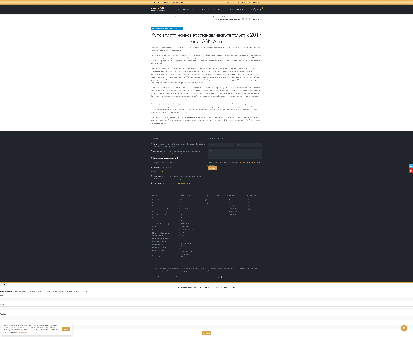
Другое (154, 259)
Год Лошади (156, 227)
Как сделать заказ (187, 203)
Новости (231, 195)
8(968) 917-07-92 (170, 183)
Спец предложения (210, 195)
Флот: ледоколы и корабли (161, 238)
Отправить (213, 168)
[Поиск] (254, 9)
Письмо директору (254, 206)
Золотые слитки (157, 218)
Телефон (3, 314)
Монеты (183, 232)
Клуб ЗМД (184, 209)
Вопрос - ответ (186, 218)
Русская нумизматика (159, 230)
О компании (252, 195)
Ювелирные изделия (159, 241)
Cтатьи (231, 203)
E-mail (2, 305)
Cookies (5, 332)
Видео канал (256, 19)
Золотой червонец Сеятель (161, 215)
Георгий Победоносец (159, 212)
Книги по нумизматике (159, 256)
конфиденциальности (21, 332)
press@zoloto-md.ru (186, 183)
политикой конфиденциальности (249, 162)
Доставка (184, 200)
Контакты (251, 200)
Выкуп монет (185, 215)
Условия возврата (187, 229)
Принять (66, 329)
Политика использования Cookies (186, 243)
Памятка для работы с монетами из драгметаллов (188, 223)
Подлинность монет (187, 206)
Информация (185, 195)
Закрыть (3, 284)
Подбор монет (208, 200)
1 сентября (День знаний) (160, 224)
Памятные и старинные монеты (162, 206)
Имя (1, 295)
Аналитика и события (236, 200)
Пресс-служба (252, 209)
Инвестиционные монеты (160, 203)
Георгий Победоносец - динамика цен (234, 208)
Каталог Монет (157, 200)
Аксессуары (156, 221)
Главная (153, 17)
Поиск (232, 2)
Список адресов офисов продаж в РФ (165, 158)
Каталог (154, 195)
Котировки (232, 214)
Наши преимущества (255, 203)
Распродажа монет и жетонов (213, 206)
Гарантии (184, 212)
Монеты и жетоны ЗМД (160, 209)
